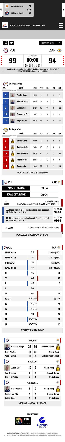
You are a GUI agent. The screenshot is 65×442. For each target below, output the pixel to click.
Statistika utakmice (32, 330)
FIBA (23, 422)
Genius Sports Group (42, 422)
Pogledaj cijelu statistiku (32, 172)
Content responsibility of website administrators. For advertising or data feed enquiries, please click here (32, 434)
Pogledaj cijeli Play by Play (32, 234)
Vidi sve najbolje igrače (32, 403)
